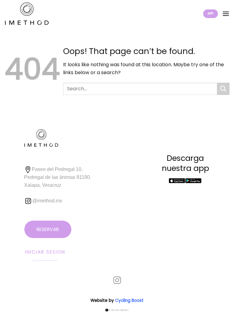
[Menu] (225, 13)
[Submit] (223, 89)
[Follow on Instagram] (117, 281)
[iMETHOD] (33, 13)
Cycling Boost (129, 300)
